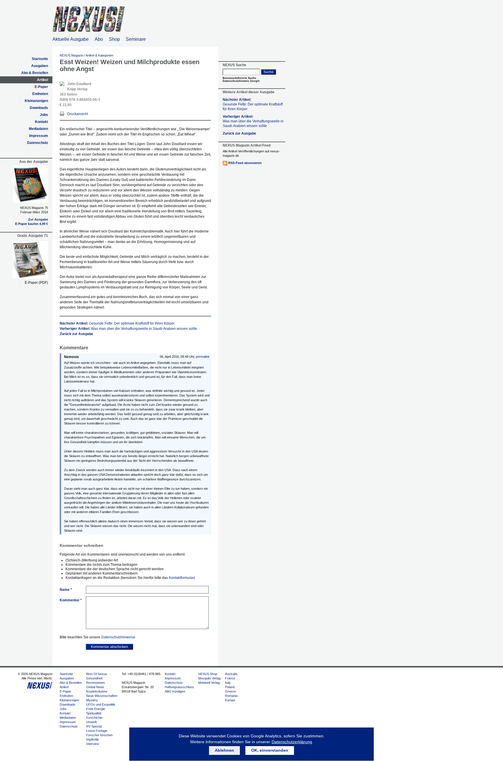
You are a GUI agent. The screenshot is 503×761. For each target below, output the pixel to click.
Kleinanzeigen (36, 101)
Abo (99, 39)
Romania (231, 695)
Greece (230, 691)
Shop (114, 39)
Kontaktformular (181, 578)
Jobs (44, 115)
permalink (203, 356)
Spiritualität (93, 713)
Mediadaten (38, 129)
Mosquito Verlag (209, 678)
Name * (66, 590)
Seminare (136, 39)
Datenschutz (37, 143)
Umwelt (91, 722)
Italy (228, 682)
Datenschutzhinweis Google (241, 81)
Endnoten (40, 94)
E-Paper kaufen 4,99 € (31, 224)
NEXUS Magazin (71, 55)
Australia (231, 674)
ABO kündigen (175, 691)
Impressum (38, 136)
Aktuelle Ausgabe (70, 39)
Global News (95, 687)
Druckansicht (77, 114)
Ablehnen (224, 750)
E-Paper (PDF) (36, 283)
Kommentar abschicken (109, 647)
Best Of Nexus (96, 674)
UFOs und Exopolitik (100, 704)
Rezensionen (95, 682)
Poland (230, 687)
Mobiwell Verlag (209, 682)
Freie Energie (95, 709)
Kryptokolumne (96, 691)
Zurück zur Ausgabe (76, 334)
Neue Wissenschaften (101, 695)
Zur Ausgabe (38, 219)
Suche (268, 72)
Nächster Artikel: (117, 323)
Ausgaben (39, 66)
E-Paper (41, 87)
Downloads (39, 108)
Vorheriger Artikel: (128, 329)
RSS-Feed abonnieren (245, 163)
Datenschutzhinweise (118, 637)
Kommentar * (71, 600)
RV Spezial (94, 726)
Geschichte (94, 717)
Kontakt (41, 122)
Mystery (92, 700)
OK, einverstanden (269, 750)
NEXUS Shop (207, 674)
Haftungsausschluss (179, 687)
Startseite (40, 59)
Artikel (42, 80)
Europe (230, 700)
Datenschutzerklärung (292, 741)
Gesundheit (94, 678)
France (230, 678)
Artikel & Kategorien (99, 55)
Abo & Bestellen (34, 73)
